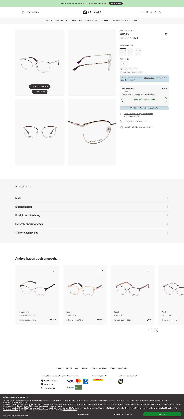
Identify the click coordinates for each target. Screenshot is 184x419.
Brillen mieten (61, 21)
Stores (135, 21)
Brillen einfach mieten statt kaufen (145, 108)
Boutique (104, 21)
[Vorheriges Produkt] (150, 330)
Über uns (59, 368)
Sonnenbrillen (76, 21)
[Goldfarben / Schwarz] (138, 52)
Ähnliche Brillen (40, 92)
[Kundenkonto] (151, 12)
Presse (84, 368)
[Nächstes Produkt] (156, 330)
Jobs (77, 368)
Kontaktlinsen (91, 21)
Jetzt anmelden (149, 78)
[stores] (147, 12)
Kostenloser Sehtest (120, 21)
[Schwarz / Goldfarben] (130, 52)
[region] (92, 297)
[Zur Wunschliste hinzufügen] (166, 34)
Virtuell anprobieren (41, 86)
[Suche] (143, 12)
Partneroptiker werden (99, 368)
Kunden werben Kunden (119, 368)
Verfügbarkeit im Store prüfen (132, 72)
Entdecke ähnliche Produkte (144, 100)
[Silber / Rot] (123, 52)
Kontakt (69, 368)
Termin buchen (116, 3)
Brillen (49, 21)
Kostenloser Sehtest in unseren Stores (138, 127)
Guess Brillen (128, 30)
